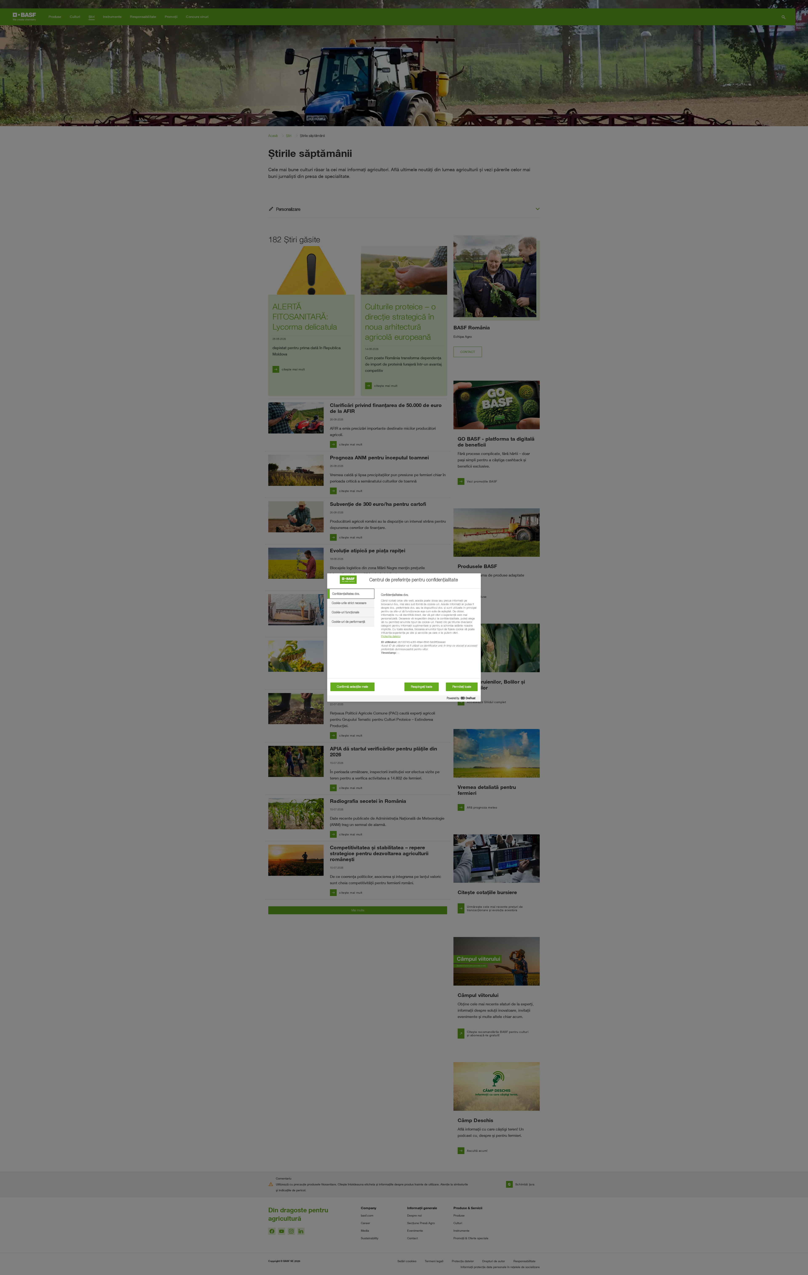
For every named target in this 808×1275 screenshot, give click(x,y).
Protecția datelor (391, 636)
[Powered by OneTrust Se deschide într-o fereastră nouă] (463, 699)
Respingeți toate (421, 687)
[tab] (351, 593)
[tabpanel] (429, 626)
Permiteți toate (461, 687)
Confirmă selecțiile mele (352, 687)
